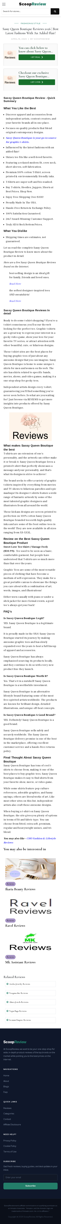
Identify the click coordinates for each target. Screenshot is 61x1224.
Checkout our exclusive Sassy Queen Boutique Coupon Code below (34, 74)
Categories (8, 1113)
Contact (7, 1119)
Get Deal (35, 57)
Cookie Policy (9, 1146)
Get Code (35, 82)
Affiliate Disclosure (12, 1124)
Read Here (15, 283)
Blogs (6, 1086)
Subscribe (30, 1186)
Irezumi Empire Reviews (20, 1020)
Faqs (5, 1092)
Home (6, 1075)
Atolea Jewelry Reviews (19, 984)
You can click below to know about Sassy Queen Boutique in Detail (35, 49)
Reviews (7, 1108)
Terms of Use (9, 1152)
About (6, 1081)
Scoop (32, 4)
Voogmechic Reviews (18, 993)
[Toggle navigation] (4, 4)
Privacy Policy (9, 1141)
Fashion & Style (30, 23)
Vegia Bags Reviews (18, 1011)
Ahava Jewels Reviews (18, 1002)
